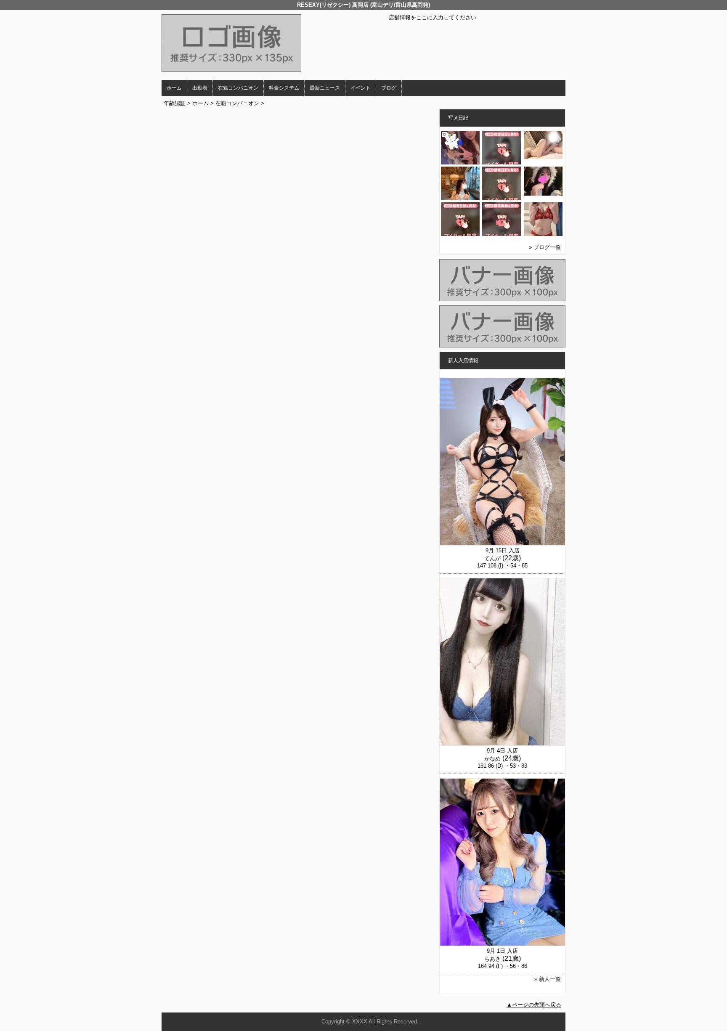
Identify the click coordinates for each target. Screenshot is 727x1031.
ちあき (492, 959)
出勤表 (199, 88)
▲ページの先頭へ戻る (534, 1005)
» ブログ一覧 (545, 247)
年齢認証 (175, 103)
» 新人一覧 (547, 979)
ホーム (174, 88)
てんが (492, 558)
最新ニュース (325, 88)
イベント (360, 88)
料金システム (284, 88)
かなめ (492, 758)
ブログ (388, 88)
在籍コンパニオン (238, 88)
